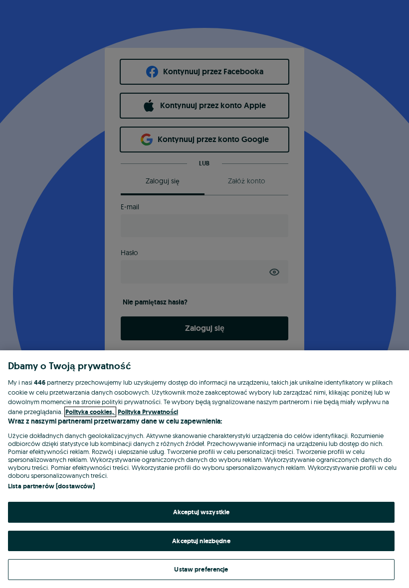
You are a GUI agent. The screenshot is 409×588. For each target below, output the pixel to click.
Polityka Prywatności (148, 412)
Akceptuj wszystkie (201, 512)
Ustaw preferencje (201, 569)
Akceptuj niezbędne (201, 541)
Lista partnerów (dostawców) (51, 486)
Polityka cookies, (90, 412)
